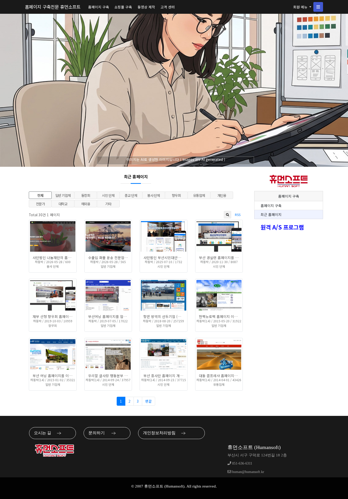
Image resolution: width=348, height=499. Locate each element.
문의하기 (98, 432)
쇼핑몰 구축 (123, 6)
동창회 (85, 195)
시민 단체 (108, 195)
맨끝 (148, 401)
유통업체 (199, 195)
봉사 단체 (153, 195)
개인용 (221, 195)
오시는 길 (44, 432)
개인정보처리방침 (161, 432)
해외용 (85, 203)
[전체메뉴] (318, 7)
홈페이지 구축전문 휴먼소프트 (53, 7)
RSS (237, 214)
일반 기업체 (63, 195)
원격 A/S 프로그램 (282, 227)
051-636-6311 (241, 463)
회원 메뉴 (301, 6)
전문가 (40, 203)
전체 (40, 195)
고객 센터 (167, 6)
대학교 (63, 203)
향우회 (176, 195)
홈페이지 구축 (98, 6)
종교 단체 (131, 195)
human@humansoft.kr (247, 472)
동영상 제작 (146, 6)
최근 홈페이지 (271, 214)
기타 (108, 203)
